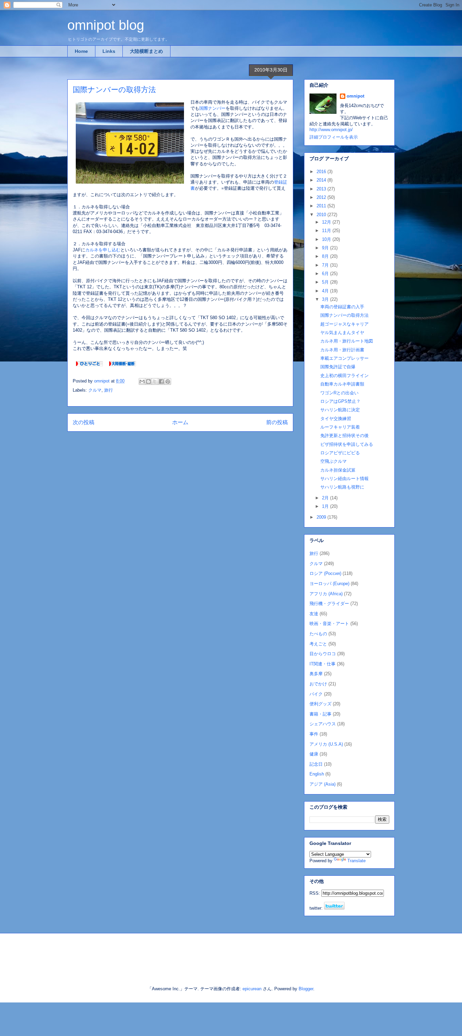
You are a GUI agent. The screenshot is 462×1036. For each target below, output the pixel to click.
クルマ (94, 390)
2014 (322, 180)
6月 (326, 273)
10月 (327, 239)
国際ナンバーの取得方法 (344, 315)
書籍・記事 (320, 714)
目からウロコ (322, 653)
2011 (322, 205)
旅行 (108, 390)
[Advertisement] (146, 954)
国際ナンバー (212, 108)
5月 (326, 282)
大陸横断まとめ (146, 51)
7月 (326, 265)
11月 (327, 230)
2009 (322, 517)
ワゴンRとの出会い (339, 392)
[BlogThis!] (148, 381)
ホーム (180, 422)
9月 (326, 247)
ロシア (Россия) (325, 573)
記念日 (316, 764)
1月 (326, 506)
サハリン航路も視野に (342, 487)
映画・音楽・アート (329, 623)
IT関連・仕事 (322, 663)
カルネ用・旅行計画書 (342, 349)
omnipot (355, 96)
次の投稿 (83, 422)
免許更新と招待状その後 (344, 435)
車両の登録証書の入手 (342, 306)
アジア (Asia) (322, 784)
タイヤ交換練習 (335, 418)
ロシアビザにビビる (340, 452)
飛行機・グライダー (329, 603)
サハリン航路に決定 (340, 409)
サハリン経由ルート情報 (344, 478)
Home (81, 51)
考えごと (318, 643)
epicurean (251, 988)
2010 (322, 214)
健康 (313, 754)
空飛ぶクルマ (333, 461)
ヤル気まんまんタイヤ (342, 332)
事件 (313, 734)
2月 (326, 497)
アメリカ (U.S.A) (326, 744)
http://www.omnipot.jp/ (331, 129)
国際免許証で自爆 (337, 366)
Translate (356, 860)
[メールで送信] (142, 381)
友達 (313, 613)
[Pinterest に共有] (167, 381)
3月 (326, 299)
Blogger (306, 988)
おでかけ (318, 683)
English (316, 773)
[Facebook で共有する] (161, 381)
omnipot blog (105, 25)
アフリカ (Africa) (326, 593)
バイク (316, 694)
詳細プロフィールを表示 (333, 137)
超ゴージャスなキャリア (344, 324)
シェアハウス (322, 723)
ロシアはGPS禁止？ (340, 401)
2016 (322, 171)
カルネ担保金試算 (337, 470)
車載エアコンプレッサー (344, 358)
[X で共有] (155, 381)
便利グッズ (320, 703)
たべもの (318, 633)
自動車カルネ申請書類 (342, 384)
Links (108, 51)
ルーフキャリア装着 (340, 427)
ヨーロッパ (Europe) (329, 583)
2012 (322, 197)
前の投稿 (277, 422)
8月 (326, 256)
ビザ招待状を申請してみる (346, 444)
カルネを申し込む (102, 249)
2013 (322, 188)
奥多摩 (316, 673)
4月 (326, 290)
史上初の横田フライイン (344, 375)
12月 (327, 222)
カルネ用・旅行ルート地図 (346, 341)
